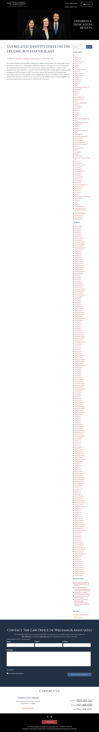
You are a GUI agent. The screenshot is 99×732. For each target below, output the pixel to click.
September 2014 (79, 506)
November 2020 (78, 361)
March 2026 (77, 236)
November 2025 (78, 244)
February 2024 (78, 285)
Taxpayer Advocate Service (81, 196)
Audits (76, 65)
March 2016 (77, 471)
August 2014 (77, 508)
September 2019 (79, 389)
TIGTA (75, 200)
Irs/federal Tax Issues (80, 130)
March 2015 (77, 495)
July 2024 (77, 275)
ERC (75, 95)
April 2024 (77, 281)
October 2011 (78, 575)
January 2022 (78, 334)
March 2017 (77, 447)
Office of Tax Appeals (80, 144)
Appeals (76, 59)
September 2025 (79, 247)
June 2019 (77, 395)
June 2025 (77, 253)
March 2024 (77, 283)
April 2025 (77, 257)
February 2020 (78, 379)
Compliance (77, 75)
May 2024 (77, 279)
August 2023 (77, 296)
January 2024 (78, 287)
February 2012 (78, 567)
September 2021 (78, 342)
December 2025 (78, 242)
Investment (77, 124)
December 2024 (78, 265)
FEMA (76, 101)
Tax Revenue (77, 188)
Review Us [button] (50, 722)
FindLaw (74, 729)
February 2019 (78, 402)
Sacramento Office (28, 708)
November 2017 (78, 432)
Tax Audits (77, 167)
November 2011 (78, 573)
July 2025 (76, 251)
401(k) (76, 56)
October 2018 (78, 410)
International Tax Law (80, 122)
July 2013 (76, 534)
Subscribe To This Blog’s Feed (81, 614)
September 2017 (78, 436)
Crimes (76, 83)
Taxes (75, 194)
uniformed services (79, 213)
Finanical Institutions (79, 103)
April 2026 (77, 234)
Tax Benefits (77, 169)
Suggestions (77, 163)
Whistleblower (78, 215)
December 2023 (78, 289)
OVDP (76, 146)
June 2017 (77, 442)
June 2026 (77, 230)
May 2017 (76, 444)
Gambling (77, 114)
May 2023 (77, 302)
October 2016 (78, 457)
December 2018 (78, 406)
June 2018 (77, 418)
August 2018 (77, 414)
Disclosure (77, 89)
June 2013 (77, 536)
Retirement (77, 156)
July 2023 (76, 298)
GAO (75, 116)
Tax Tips (76, 190)
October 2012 (78, 551)
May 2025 (77, 255)
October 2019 (78, 387)
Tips (75, 202)
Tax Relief (77, 182)
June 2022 (77, 324)
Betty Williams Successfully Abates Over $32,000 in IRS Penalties (81, 584)
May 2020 (77, 373)
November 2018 (78, 408)
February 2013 (78, 544)
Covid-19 (76, 81)
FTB (75, 110)
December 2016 (78, 453)
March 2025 (77, 259)
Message (10, 650)
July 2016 (76, 463)
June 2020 (77, 371)
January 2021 (77, 357)
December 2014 (78, 500)
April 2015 (77, 493)
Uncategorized (78, 206)
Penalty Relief (78, 148)
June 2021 (77, 347)
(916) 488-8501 (71, 3)
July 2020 (77, 369)
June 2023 (77, 300)
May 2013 (76, 538)
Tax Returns (77, 186)
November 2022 (78, 314)
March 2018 (77, 424)
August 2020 (77, 367)
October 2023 (78, 293)
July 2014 (76, 510)
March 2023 (77, 306)
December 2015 (78, 477)
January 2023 (78, 310)
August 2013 (77, 532)
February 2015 (78, 496)
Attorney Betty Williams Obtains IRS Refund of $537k (82, 593)
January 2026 (78, 240)
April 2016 (77, 469)
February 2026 (78, 238)
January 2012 (77, 569)
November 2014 (78, 502)
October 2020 (78, 363)
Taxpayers (77, 198)
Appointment (78, 61)
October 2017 (78, 434)
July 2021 (76, 345)
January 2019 (77, 404)
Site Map (33, 729)
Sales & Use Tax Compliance (82, 157)
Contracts (77, 79)
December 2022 (78, 312)
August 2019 (77, 391)
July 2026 (76, 228)
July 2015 (76, 487)
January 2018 (77, 428)
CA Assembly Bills (79, 69)
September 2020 (79, 365)
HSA (75, 120)
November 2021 (78, 338)
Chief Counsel (78, 73)
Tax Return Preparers (80, 184)
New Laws (77, 138)
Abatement (77, 57)
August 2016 (77, 461)
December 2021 (78, 336)
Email (37, 641)
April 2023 (77, 304)
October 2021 (78, 340)
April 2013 (77, 540)
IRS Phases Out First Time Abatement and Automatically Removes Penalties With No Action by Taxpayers (82, 602)
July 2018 (76, 416)
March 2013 (77, 542)
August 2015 (77, 485)
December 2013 (78, 524)
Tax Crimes (77, 176)
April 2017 (77, 446)
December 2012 (78, 547)
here (46, 79)
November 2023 (78, 291)
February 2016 (78, 473)
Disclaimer (10, 669)
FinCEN (76, 105)
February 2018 (78, 426)
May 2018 (76, 420)
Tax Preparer (77, 180)
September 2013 (78, 530)
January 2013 (77, 546)
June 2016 (77, 465)
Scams (76, 161)
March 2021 (77, 353)
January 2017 (77, 451)
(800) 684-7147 (71, 7)
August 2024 (77, 273)
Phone (65, 641)
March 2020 (77, 377)
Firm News (77, 106)
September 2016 (78, 459)
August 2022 (77, 320)
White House (78, 217)
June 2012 (77, 559)
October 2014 (78, 504)
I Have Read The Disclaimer (16, 673)
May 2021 (76, 349)
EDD (75, 93)
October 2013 (78, 528)
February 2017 (78, 449)
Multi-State (77, 134)
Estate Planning (78, 97)
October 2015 (78, 481)
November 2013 (78, 526)
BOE (75, 67)
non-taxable (77, 140)
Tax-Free (76, 192)
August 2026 (77, 226)
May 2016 (76, 467)
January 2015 (77, 498)
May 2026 (77, 232)
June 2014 (77, 512)
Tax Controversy (78, 171)
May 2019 (76, 396)
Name (9, 641)
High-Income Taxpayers (81, 118)
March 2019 (77, 400)
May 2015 (76, 491)
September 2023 (79, 295)
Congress (76, 77)
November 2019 (78, 385)
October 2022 (78, 316)
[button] (87, 4)
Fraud (75, 108)
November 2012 (78, 549)
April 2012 (77, 563)
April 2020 (77, 375)
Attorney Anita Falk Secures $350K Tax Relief (82, 596)
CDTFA (76, 71)
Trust (75, 204)
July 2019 (76, 393)
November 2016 (78, 455)
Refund (76, 154)
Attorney (76, 63)
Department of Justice (80, 87)
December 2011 (78, 571)
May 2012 (76, 561)
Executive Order (78, 99)
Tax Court (77, 173)
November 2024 (78, 267)
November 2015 (78, 479)
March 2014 (77, 518)
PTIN (75, 150)
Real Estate (77, 152)
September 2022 (79, 318)
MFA (75, 132)
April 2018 (77, 422)
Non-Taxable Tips (79, 142)
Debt (75, 85)
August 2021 (77, 344)
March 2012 (77, 565)
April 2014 (77, 516)
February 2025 (78, 261)
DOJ (75, 91)
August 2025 (77, 249)
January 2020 (78, 381)
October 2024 (78, 269)
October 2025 (78, 245)
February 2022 (78, 332)
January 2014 (77, 522)
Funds (76, 112)
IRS (52, 58)
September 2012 (78, 553)
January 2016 (77, 475)
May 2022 (77, 326)
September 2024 (79, 271)
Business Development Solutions (58, 729)
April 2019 (77, 398)
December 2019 (78, 383)
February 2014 (78, 520)
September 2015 (78, 483)
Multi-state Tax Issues (80, 136)
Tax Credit (77, 175)
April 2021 (77, 351)
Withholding (77, 219)
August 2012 (77, 555)
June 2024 (77, 277)
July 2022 (76, 322)
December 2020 (78, 359)
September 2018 (79, 412)
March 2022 (77, 330)
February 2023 (78, 308)
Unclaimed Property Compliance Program (80, 208)
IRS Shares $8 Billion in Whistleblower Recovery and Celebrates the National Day (82, 589)
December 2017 (78, 430)
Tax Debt (76, 178)
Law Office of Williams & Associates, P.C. (28, 58)
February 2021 (78, 355)
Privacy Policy (41, 729)
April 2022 (77, 328)
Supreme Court (78, 165)
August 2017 (77, 438)
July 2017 (76, 440)
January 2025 (78, 263)
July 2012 (76, 557)
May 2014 (76, 514)
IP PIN (76, 126)
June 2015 (77, 489)
